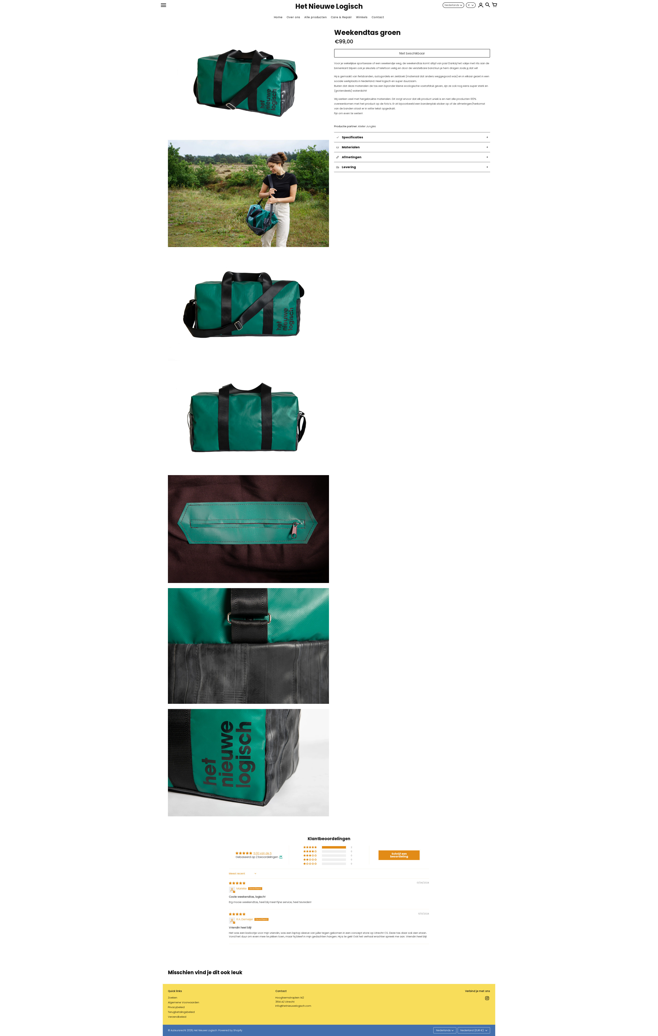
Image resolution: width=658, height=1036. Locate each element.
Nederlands (452, 5)
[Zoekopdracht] (487, 5)
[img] (237, 883)
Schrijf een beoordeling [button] (399, 855)
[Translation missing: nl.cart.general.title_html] (494, 5)
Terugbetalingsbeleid (181, 1012)
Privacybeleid (176, 1007)
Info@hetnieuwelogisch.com (293, 1006)
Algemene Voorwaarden (183, 1002)
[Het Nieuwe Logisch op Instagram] (487, 1000)
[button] (310, 847)
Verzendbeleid (177, 1017)
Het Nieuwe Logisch (205, 1030)
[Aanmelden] (480, 5)
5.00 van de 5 (262, 853)
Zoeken (172, 997)
